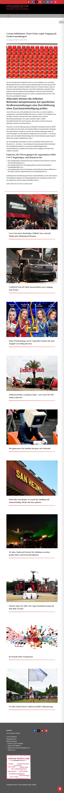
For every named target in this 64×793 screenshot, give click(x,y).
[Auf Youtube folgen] (28, 2)
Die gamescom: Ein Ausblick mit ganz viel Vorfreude (29, 448)
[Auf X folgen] (36, 2)
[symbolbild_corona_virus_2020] (32, 61)
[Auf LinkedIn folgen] (47, 2)
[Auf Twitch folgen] (51, 2)
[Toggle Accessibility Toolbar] (60, 789)
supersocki (11, 40)
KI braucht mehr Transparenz (21, 657)
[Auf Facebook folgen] (32, 2)
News (25, 40)
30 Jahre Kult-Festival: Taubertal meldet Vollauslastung (31, 707)
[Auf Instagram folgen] (40, 2)
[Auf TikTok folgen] (55, 2)
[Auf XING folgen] (44, 2)
